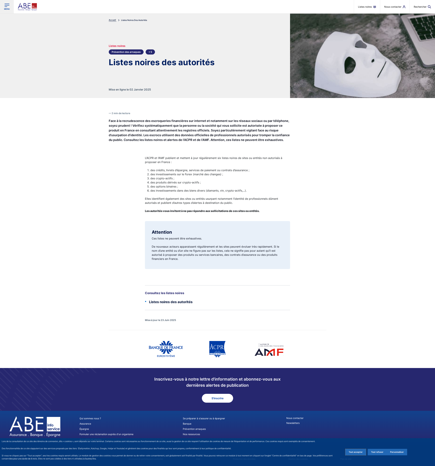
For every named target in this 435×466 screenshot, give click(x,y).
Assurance (85, 423)
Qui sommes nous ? (90, 418)
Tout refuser (377, 452)
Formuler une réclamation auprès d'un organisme (106, 434)
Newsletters (293, 423)
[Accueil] (35, 426)
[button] (422, 6)
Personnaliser (397, 452)
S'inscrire (217, 398)
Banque (187, 423)
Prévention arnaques (194, 428)
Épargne (84, 428)
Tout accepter (356, 452)
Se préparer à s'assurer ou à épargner (204, 418)
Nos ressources (191, 434)
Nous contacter (294, 418)
